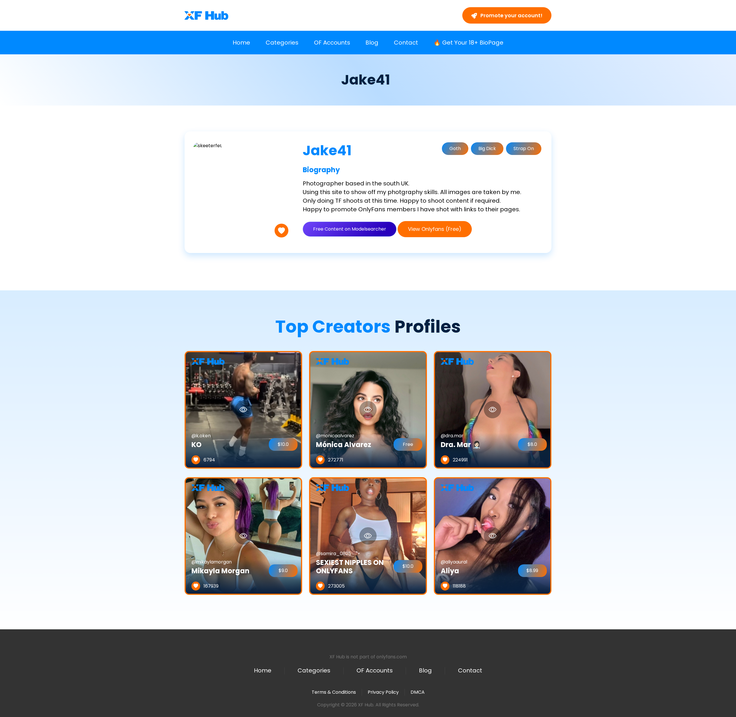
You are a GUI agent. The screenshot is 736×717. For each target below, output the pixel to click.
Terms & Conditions (334, 692)
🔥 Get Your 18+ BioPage (468, 43)
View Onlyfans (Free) (434, 229)
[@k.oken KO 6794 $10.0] (243, 409)
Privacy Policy (383, 692)
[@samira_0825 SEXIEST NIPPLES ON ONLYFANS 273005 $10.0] (367, 535)
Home (241, 43)
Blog (371, 43)
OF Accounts (332, 43)
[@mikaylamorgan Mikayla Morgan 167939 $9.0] (243, 535)
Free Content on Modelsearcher (349, 229)
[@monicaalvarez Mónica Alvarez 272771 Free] (367, 409)
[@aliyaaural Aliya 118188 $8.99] (492, 535)
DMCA (418, 692)
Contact (406, 43)
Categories (282, 43)
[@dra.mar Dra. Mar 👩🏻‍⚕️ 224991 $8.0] (492, 409)
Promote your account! (511, 15)
